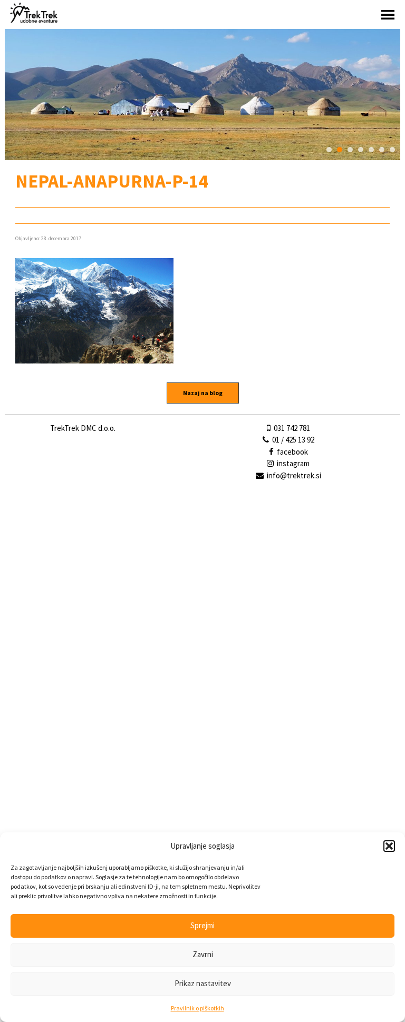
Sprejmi (202, 925)
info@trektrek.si (294, 475)
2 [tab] (339, 149)
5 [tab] (371, 149)
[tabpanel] (202, 94)
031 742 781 (291, 428)
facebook (291, 452)
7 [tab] (392, 149)
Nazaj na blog (203, 393)
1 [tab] (329, 149)
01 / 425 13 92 (292, 440)
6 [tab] (381, 149)
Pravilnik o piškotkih (197, 1008)
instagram (292, 463)
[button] (389, 846)
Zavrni (202, 954)
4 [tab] (360, 149)
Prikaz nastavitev (203, 983)
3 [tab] (350, 149)
